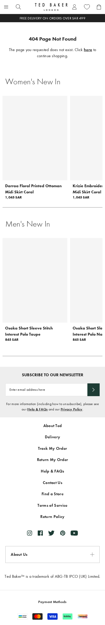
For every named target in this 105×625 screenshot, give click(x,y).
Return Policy (52, 516)
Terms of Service (52, 505)
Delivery (52, 436)
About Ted (52, 425)
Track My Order (52, 448)
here (88, 49)
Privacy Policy (72, 409)
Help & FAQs (37, 409)
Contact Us (52, 482)
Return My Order (52, 459)
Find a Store (52, 493)
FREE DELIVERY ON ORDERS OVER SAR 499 (52, 18)
